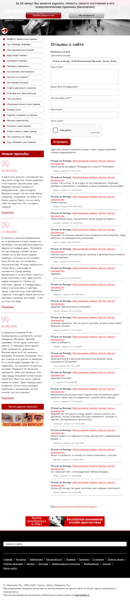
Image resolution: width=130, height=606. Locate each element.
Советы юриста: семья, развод (22, 131)
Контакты (21, 559)
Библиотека (36, 559)
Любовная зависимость (18, 66)
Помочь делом (116, 559)
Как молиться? (54, 559)
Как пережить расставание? (20, 72)
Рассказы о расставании (19, 126)
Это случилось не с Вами (19, 137)
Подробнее (8, 212)
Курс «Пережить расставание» (22, 142)
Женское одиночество (17, 120)
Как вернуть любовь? (17, 61)
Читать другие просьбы (22, 406)
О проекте (98, 559)
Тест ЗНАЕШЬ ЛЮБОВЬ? (19, 44)
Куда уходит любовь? (17, 55)
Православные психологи (66, 563)
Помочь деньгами (13, 563)
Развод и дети (14, 110)
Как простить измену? (17, 77)
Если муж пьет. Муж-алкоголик (21, 93)
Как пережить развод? (18, 82)
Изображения (91, 563)
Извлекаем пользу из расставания (23, 104)
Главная (8, 559)
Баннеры (84, 559)
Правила (71, 559)
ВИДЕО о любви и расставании (22, 39)
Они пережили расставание (20, 50)
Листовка (43, 563)
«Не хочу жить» (14, 99)
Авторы (31, 563)
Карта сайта (10, 568)
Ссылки (106, 563)
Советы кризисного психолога (21, 88)
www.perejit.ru (81, 595)
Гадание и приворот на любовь (22, 115)
